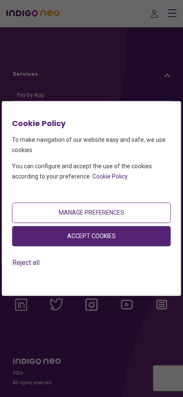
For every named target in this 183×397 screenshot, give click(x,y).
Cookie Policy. (110, 176)
